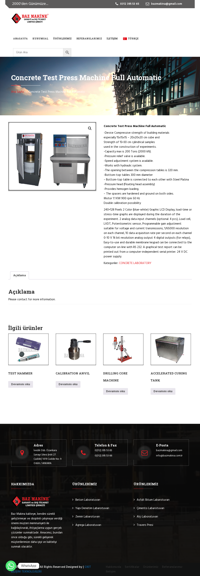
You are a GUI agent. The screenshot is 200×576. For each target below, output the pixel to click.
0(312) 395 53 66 (103, 456)
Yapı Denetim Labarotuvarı (92, 508)
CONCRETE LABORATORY (135, 263)
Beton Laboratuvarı (87, 500)
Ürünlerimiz (62, 38)
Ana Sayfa (17, 92)
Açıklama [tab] (19, 275)
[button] (89, 128)
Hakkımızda (113, 567)
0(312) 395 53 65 (103, 450)
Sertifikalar (132, 567)
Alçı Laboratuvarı (147, 516)
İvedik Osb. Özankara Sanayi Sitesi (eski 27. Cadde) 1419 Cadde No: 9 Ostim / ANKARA (47, 456)
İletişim (112, 38)
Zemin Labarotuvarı (87, 516)
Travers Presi (145, 525)
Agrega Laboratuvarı (88, 525)
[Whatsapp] (11, 566)
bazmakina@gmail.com (169, 450)
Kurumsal (40, 38)
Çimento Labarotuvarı (150, 508)
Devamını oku (20, 384)
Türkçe (133, 38)
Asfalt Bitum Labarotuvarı (153, 500)
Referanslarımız (89, 38)
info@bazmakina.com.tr (169, 456)
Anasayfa (20, 38)
